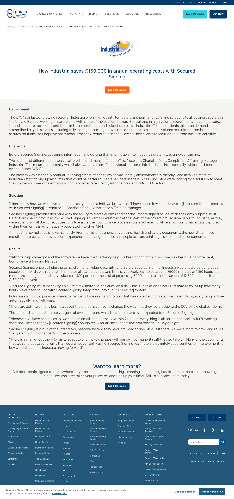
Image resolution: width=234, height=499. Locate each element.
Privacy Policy (96, 472)
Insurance (67, 465)
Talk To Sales (195, 14)
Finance (66, 454)
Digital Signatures (49, 14)
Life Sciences (69, 432)
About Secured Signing (97, 422)
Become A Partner (98, 445)
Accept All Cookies (212, 491)
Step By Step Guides (154, 445)
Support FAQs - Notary (155, 458)
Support (213, 2)
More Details (59, 493)
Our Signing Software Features (18, 429)
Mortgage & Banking (44, 481)
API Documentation (154, 464)
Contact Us (189, 2)
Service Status (151, 480)
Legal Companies (43, 464)
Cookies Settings (185, 491)
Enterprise (12, 459)
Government (68, 437)
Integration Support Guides (154, 437)
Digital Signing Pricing (18, 448)
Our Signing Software (18, 423)
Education (67, 448)
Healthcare (40, 475)
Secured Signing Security (98, 429)
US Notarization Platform (42, 422)
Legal (65, 426)
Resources (153, 14)
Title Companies (43, 459)
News (92, 461)
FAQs (177, 2)
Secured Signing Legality (98, 437)
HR (64, 470)
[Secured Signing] (17, 14)
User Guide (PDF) (153, 475)
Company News (125, 426)
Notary (75, 14)
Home (10, 27)
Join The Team (97, 450)
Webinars (122, 443)
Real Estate (68, 459)
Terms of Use (96, 467)
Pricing (92, 14)
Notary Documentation (155, 469)
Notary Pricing (41, 442)
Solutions (112, 14)
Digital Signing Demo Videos (155, 422)
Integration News (125, 437)
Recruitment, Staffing (72, 421)
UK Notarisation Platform (42, 429)
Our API (202, 2)
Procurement (69, 476)
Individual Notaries (44, 448)
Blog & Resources (126, 421)
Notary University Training (153, 429)
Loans (66, 482)
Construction (41, 470)
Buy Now (218, 14)
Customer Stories (25, 27)
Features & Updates (127, 432)
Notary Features (42, 436)
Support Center (154, 415)
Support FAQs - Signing (152, 451)
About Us (132, 14)
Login (224, 2)
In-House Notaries (43, 453)
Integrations (13, 436)
